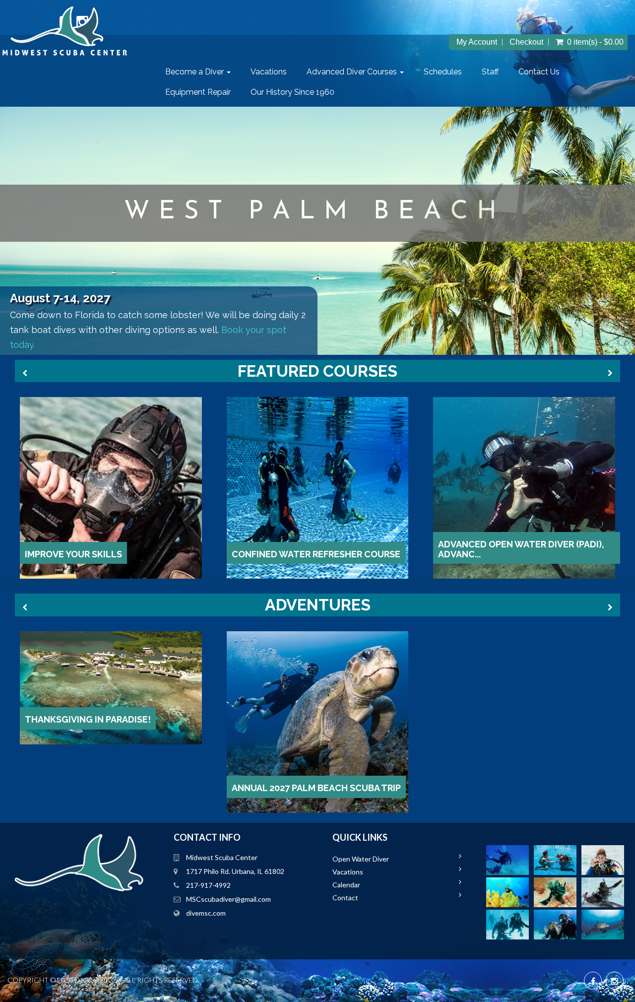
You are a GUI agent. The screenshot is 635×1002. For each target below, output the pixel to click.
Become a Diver (195, 71)
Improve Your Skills (73, 554)
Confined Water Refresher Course (316, 554)
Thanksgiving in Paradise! (88, 719)
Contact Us (539, 71)
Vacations (269, 71)
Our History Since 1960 (292, 92)
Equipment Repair (198, 92)
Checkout (526, 42)
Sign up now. (30, 343)
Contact (345, 897)
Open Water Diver (360, 859)
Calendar (346, 884)
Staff (490, 71)
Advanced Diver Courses (353, 71)
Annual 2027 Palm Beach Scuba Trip (316, 788)
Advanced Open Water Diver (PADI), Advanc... (521, 549)
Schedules (443, 71)
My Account (476, 42)
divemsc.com (206, 913)
